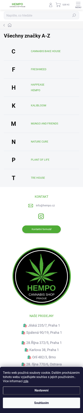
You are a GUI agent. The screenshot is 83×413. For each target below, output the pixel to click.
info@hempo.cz (45, 205)
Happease (37, 84)
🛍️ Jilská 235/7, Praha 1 (41, 325)
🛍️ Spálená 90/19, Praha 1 (41, 332)
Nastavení (41, 390)
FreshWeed (38, 69)
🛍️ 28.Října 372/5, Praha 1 (41, 343)
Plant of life (40, 159)
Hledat (74, 15)
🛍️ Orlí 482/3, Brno (41, 357)
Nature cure (39, 141)
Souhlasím (41, 403)
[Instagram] (40, 215)
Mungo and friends (44, 123)
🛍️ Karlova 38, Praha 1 (41, 350)
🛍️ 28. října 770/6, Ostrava (41, 364)
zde (25, 381)
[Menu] (78, 5)
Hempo (35, 90)
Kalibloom (38, 105)
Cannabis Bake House (46, 51)
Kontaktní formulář (42, 229)
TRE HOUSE (38, 177)
